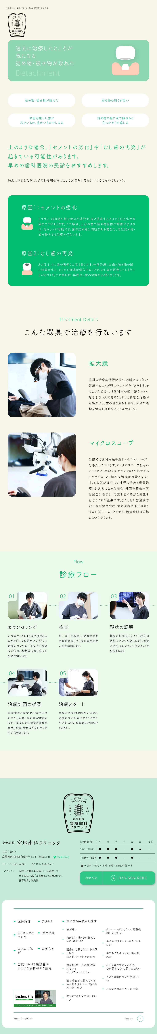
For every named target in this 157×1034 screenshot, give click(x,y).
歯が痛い (71, 929)
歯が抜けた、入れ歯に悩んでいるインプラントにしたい (80, 969)
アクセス (47, 921)
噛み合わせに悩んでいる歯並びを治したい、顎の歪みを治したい (81, 984)
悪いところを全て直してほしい (81, 998)
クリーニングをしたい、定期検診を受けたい (123, 931)
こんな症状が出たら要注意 (122, 989)
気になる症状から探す (81, 921)
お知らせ (48, 948)
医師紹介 (24, 921)
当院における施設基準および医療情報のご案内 (35, 966)
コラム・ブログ (26, 950)
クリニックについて (26, 934)
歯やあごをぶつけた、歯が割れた (123, 955)
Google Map (62, 857)
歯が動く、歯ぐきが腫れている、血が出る (81, 939)
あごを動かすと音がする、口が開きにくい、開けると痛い (123, 967)
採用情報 (48, 932)
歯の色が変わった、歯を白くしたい (123, 943)
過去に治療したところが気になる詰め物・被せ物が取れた (81, 953)
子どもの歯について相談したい (123, 979)
